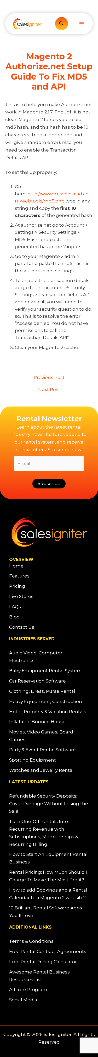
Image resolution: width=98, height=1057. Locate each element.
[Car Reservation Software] (37, 681)
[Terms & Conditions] (31, 941)
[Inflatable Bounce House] (37, 722)
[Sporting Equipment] (32, 760)
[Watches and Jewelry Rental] (41, 770)
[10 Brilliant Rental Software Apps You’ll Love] (49, 911)
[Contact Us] (21, 627)
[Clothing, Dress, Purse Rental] (42, 691)
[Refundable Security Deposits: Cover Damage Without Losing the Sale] (49, 803)
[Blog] (14, 617)
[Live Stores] (21, 596)
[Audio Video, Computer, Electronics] (49, 656)
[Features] (19, 576)
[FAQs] (15, 607)
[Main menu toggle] (82, 24)
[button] (61, 23)
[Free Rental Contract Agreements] (47, 951)
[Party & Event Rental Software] (42, 750)
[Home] (16, 566)
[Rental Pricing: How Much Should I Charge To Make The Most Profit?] (49, 876)
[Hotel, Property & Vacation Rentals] (47, 712)
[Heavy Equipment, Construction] (45, 701)
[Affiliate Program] (28, 989)
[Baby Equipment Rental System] (45, 671)
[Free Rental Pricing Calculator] (43, 962)
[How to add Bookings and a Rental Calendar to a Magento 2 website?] (49, 894)
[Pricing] (17, 586)
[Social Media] (23, 1000)
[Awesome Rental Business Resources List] (49, 975)
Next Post (49, 389)
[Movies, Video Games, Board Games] (49, 735)
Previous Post (49, 377)
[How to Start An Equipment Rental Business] (49, 858)
